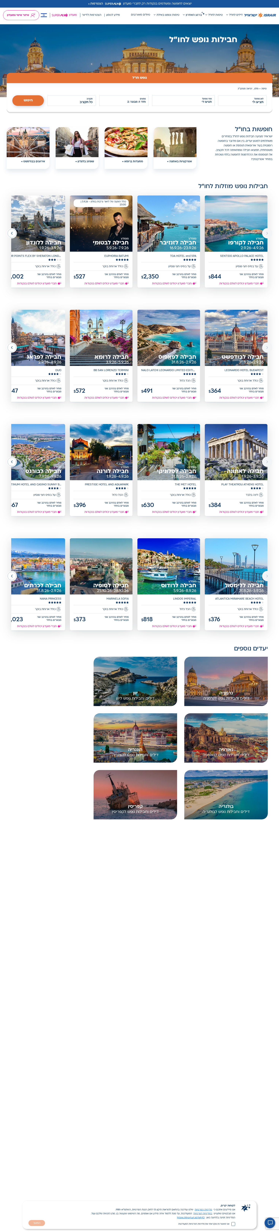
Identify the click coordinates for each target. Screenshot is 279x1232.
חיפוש (28, 100)
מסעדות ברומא (133, 161)
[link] (236, 241)
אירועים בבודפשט (34, 161)
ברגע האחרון (194, 15)
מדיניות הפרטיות (203, 1210)
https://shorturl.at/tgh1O (191, 1218)
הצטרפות (96, 3)
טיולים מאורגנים (140, 14)
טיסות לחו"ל (215, 15)
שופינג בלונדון (86, 161)
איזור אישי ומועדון (18, 15)
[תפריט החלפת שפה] (44, 15)
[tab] (139, 78)
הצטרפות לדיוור (91, 15)
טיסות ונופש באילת (168, 15)
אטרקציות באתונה (180, 161)
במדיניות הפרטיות (202, 1214)
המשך (36, 1223)
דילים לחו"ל (236, 15)
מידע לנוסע (113, 15)
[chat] (270, 1223)
